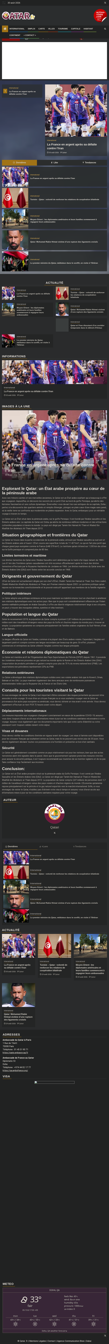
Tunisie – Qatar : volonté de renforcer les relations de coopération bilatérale (64, 199)
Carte (41, 29)
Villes (51, 29)
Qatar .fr (24, 1341)
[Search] (105, 28)
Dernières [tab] (21, 162)
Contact (51, 1341)
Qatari (64, 153)
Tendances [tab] (90, 162)
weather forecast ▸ (54, 1331)
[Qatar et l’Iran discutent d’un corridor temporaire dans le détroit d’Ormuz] (62, 325)
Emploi (31, 29)
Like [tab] (55, 162)
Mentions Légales (37, 1341)
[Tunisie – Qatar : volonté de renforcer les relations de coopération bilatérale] (15, 198)
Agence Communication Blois (70, 1341)
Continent (14, 35)
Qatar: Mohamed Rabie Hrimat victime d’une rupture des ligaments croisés (64, 242)
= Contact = (30, 35)
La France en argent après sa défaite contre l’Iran (52, 178)
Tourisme (63, 29)
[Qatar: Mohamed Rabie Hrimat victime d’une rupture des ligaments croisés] (15, 240)
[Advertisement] (54, 60)
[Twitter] (54, 833)
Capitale (75, 29)
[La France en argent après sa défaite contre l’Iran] (76, 110)
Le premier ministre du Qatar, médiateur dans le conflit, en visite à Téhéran (64, 263)
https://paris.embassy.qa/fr (15, 1052)
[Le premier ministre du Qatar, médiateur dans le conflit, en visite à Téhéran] (15, 261)
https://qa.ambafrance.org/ (15, 1070)
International (17, 29)
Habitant (88, 29)
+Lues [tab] (45, 846)
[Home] (5, 29)
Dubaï (88, 1341)
